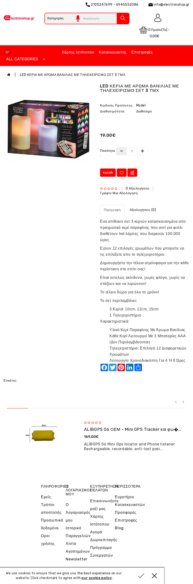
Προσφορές (126, 512)
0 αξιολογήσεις (137, 188)
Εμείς (46, 497)
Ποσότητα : (106, 153)
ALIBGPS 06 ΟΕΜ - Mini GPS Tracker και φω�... (132, 429)
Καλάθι (108, 173)
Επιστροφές (142, 52)
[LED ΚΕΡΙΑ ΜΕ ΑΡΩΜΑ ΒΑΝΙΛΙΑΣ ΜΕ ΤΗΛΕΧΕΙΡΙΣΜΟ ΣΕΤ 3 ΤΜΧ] (48, 128)
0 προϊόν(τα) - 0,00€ (159, 33)
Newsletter (77, 559)
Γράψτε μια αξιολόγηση (119, 193)
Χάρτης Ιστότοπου (78, 52)
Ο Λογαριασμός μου (78, 512)
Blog (119, 528)
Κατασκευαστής (113, 52)
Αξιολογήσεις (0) (143, 210)
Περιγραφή (112, 210)
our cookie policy (96, 578)
